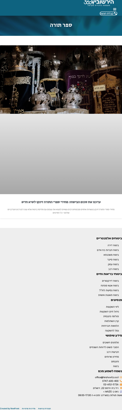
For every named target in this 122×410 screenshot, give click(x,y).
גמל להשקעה (112, 330)
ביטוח (116, 366)
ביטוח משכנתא (111, 254)
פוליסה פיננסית (111, 316)
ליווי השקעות (112, 306)
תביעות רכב (113, 351)
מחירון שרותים (112, 356)
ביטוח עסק (113, 264)
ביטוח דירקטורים (110, 280)
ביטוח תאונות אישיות (108, 295)
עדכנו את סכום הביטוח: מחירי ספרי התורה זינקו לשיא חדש (61, 202)
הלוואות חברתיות (110, 325)
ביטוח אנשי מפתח (110, 285)
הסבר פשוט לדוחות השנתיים (104, 347)
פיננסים (115, 361)
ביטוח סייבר (113, 259)
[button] (114, 9)
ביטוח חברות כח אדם (108, 250)
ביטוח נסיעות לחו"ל (109, 290)
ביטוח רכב (113, 269)
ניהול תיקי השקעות (109, 311)
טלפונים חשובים (111, 342)
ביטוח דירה (113, 245)
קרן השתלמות (111, 321)
